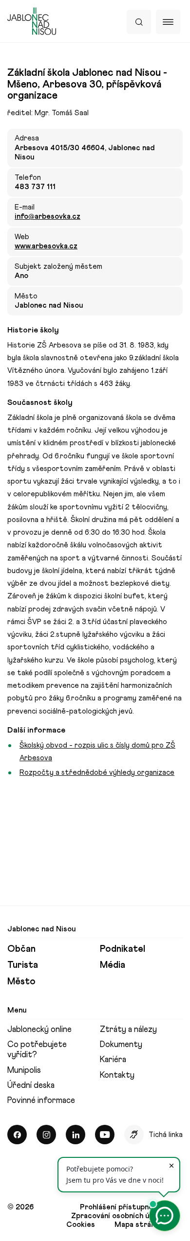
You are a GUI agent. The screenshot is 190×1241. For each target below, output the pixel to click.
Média (112, 964)
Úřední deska (31, 1085)
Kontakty (117, 1075)
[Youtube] (104, 1134)
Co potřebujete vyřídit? (37, 1049)
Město (21, 981)
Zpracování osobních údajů (117, 1215)
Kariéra (113, 1059)
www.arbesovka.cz (46, 246)
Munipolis (24, 1070)
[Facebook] (17, 1134)
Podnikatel (122, 948)
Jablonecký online (39, 1029)
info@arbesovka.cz (47, 216)
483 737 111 (35, 186)
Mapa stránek (138, 1224)
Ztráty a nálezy (128, 1029)
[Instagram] (46, 1134)
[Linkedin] (75, 1134)
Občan (21, 948)
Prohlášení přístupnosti (121, 1207)
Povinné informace (41, 1100)
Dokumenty (121, 1044)
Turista (22, 964)
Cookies (80, 1224)
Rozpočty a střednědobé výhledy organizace (96, 772)
